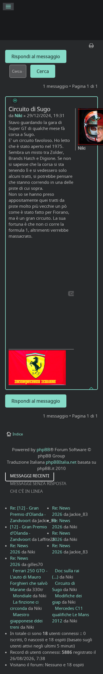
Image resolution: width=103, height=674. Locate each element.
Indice (18, 434)
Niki (18, 115)
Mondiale (22, 595)
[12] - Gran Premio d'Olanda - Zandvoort (28, 533)
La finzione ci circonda (24, 605)
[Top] (91, 388)
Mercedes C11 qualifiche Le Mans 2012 (70, 614)
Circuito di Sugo (29, 109)
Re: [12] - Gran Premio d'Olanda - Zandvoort (28, 514)
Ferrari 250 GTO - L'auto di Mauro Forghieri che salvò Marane (28, 580)
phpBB (43, 449)
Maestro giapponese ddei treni (26, 621)
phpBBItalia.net (61, 462)
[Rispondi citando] (15, 100)
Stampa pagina (92, 44)
